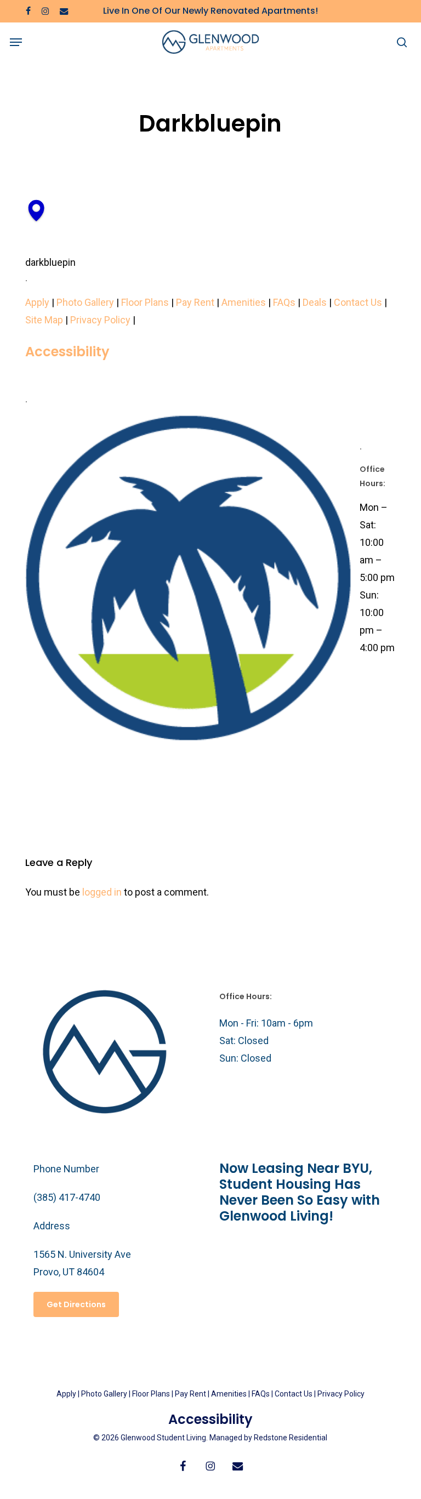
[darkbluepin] (36, 230)
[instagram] (45, 11)
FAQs (284, 302)
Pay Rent (195, 302)
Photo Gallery (85, 302)
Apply (37, 302)
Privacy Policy (100, 320)
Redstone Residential (290, 1437)
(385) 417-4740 (66, 1197)
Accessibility (67, 352)
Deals (315, 302)
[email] (64, 11)
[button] (16, 42)
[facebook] (28, 11)
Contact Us (358, 302)
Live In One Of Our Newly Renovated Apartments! (210, 10)
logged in (102, 892)
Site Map (44, 320)
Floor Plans (145, 302)
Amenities (243, 302)
